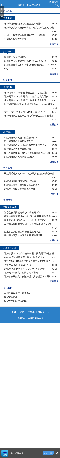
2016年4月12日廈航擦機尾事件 (30, 188)
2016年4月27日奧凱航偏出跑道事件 (30, 184)
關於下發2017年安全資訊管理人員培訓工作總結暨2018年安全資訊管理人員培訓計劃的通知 (30, 255)
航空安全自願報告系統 (15, 300)
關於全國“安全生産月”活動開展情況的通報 (30, 111)
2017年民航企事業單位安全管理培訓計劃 (30, 268)
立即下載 (48, 452)
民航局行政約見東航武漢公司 (30, 141)
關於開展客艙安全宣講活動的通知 (30, 272)
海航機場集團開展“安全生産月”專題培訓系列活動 (30, 225)
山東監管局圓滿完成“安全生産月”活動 (30, 231)
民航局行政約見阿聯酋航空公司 (30, 156)
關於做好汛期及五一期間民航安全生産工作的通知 (30, 117)
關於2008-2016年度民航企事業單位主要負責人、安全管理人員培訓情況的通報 (30, 262)
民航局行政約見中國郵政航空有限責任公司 (30, 144)
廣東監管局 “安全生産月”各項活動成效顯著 (30, 219)
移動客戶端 (43, 311)
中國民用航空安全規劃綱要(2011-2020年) (30, 34)
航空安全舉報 (11, 296)
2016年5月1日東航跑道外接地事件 (30, 181)
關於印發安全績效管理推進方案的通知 (30, 23)
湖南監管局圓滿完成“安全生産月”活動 (30, 212)
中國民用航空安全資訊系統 (17, 293)
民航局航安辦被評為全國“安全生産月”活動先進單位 (30, 105)
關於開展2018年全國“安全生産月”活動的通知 (30, 96)
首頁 (14, 311)
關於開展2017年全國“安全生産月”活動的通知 (30, 100)
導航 (22, 311)
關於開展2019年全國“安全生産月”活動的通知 (30, 92)
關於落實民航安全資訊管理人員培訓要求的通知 (30, 276)
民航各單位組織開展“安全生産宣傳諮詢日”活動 (30, 152)
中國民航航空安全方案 (30, 38)
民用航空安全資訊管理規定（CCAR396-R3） (30, 60)
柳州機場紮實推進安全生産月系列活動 (30, 235)
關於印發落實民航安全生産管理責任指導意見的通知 (30, 29)
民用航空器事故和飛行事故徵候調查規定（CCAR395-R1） (30, 66)
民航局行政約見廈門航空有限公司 (30, 137)
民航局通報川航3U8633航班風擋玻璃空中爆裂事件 (30, 175)
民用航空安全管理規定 (30, 56)
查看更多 (54, 43)
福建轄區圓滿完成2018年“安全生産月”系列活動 (30, 216)
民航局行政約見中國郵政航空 (30, 148)
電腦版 (31, 311)
